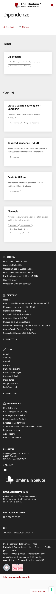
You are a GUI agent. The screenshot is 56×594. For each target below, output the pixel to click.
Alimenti (13, 225)
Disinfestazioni (10, 387)
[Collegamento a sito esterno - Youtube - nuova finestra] (5, 469)
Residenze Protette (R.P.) (14, 310)
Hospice (6, 299)
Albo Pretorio (9, 433)
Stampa (25, 26)
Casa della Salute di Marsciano (17, 314)
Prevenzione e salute (18, 233)
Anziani (6, 365)
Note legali (9, 552)
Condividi (10, 26)
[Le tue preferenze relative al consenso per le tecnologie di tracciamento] (51, 589)
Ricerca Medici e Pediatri (14, 419)
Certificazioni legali (12, 372)
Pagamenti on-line (11, 430)
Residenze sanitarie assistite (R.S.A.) (19, 307)
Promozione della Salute (19, 65)
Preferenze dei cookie (42, 591)
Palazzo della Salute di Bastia (16, 321)
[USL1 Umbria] (28, 5)
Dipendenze (14, 56)
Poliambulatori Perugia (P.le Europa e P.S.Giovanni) (26, 325)
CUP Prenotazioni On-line (15, 411)
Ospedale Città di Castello (15, 261)
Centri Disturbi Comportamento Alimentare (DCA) (26, 303)
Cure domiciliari (10, 376)
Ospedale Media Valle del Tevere (18, 272)
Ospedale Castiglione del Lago (17, 283)
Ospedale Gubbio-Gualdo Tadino (17, 268)
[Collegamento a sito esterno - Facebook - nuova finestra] (10, 469)
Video (22, 553)
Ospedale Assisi (10, 280)
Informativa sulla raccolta (16, 577)
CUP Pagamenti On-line (14, 415)
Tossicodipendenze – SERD (23, 143)
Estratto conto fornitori (14, 422)
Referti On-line (10, 408)
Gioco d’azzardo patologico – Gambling (24, 107)
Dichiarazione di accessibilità (31, 560)
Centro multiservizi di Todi (15, 318)
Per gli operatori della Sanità (16, 543)
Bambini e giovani (17, 62)
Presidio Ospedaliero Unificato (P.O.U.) (20, 276)
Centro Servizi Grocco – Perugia (18, 329)
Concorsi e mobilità (12, 437)
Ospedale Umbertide (12, 265)
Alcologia (13, 211)
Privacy (38, 547)
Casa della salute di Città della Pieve (19, 332)
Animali (6, 361)
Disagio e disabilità (31, 123)
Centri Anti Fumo (17, 177)
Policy (14, 553)
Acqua (6, 354)
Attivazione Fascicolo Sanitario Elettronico (22, 426)
